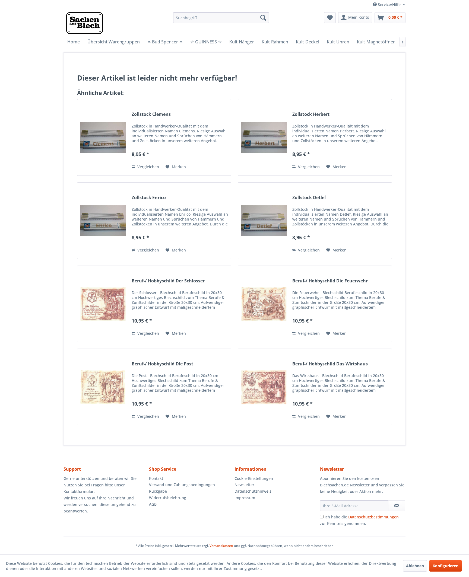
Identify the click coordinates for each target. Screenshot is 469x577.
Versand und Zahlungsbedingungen (182, 484)
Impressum (244, 497)
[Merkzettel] (330, 17)
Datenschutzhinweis (252, 491)
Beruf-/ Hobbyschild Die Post (162, 364)
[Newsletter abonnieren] (396, 505)
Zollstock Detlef (309, 197)
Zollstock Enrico (149, 197)
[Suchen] (263, 17)
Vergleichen (147, 166)
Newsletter (244, 484)
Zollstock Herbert (310, 114)
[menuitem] (221, 17)
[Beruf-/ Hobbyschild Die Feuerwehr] (264, 304)
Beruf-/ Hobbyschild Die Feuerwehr (330, 281)
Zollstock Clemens (151, 114)
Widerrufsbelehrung (167, 497)
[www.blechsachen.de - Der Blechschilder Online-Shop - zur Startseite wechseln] (84, 23)
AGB (153, 504)
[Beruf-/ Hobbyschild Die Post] (103, 387)
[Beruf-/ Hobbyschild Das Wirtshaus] (264, 387)
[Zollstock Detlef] (264, 220)
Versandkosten (221, 545)
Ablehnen (415, 565)
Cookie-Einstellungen (253, 478)
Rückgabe (158, 491)
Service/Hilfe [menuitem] (389, 4)
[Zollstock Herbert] (264, 137)
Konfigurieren (445, 565)
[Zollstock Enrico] (103, 220)
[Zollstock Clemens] (103, 137)
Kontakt (156, 478)
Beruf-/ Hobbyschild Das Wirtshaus (330, 364)
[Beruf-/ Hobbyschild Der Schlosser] (103, 304)
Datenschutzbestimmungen (373, 516)
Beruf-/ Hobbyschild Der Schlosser (168, 281)
